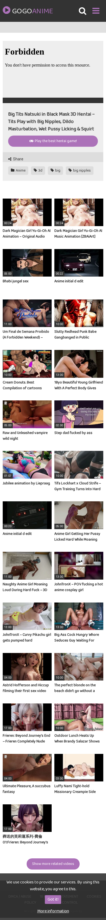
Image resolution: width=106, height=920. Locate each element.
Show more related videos (53, 864)
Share (17, 159)
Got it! (53, 899)
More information (53, 911)
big (57, 170)
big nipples (81, 170)
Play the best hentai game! (55, 141)
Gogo (32, 11)
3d (40, 170)
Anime (20, 170)
